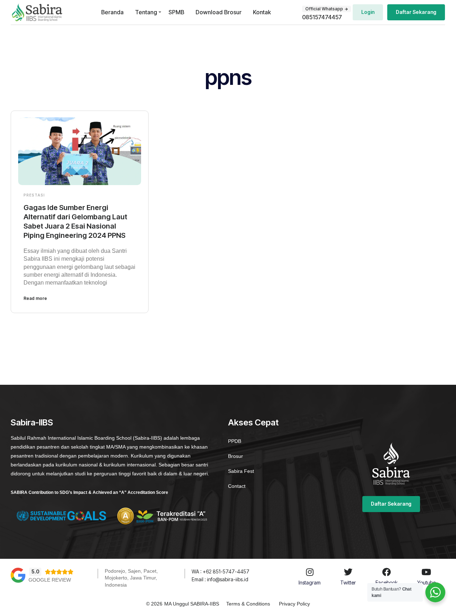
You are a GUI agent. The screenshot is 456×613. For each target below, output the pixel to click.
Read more (35, 298)
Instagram (310, 582)
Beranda (112, 12)
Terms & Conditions (248, 604)
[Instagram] (309, 572)
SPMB (176, 12)
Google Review (49, 580)
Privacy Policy (294, 604)
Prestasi (34, 195)
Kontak (262, 12)
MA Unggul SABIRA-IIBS (191, 604)
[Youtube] (426, 572)
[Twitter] (348, 572)
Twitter (348, 582)
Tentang (146, 12)
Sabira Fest (241, 471)
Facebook (386, 582)
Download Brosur (219, 12)
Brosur (235, 456)
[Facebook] (386, 572)
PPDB (234, 441)
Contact (236, 486)
